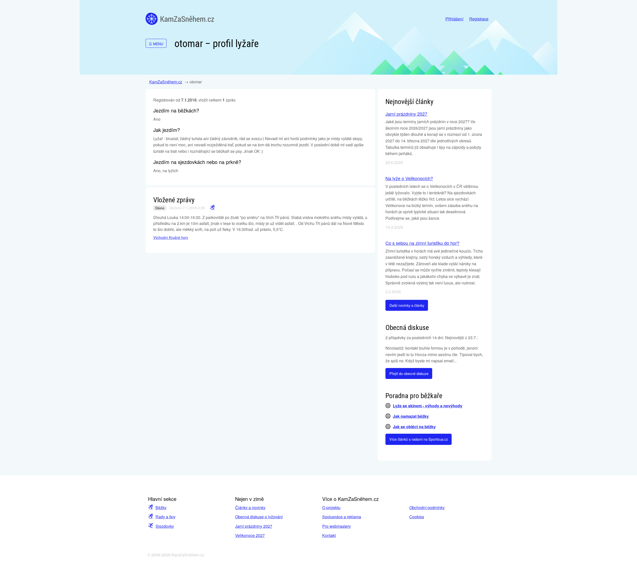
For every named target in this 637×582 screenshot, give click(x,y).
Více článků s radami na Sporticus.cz (418, 439)
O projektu (331, 507)
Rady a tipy (165, 517)
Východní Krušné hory (170, 237)
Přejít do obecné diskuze (408, 373)
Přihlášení (454, 19)
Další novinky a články (406, 305)
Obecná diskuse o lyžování (259, 517)
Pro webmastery (336, 526)
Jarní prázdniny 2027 (406, 113)
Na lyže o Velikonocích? (409, 178)
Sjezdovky (165, 526)
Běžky (161, 507)
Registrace (478, 19)
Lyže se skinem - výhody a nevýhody (427, 406)
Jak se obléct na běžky (414, 426)
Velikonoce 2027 (250, 535)
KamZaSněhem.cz (180, 18)
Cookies (416, 517)
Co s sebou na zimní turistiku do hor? (422, 243)
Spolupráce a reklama (341, 517)
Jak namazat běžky (411, 416)
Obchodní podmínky (427, 507)
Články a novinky (250, 507)
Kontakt (329, 535)
